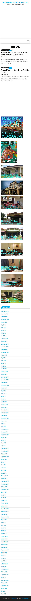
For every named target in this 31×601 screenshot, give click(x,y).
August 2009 (4, 588)
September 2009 (5, 585)
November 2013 (4, 484)
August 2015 (4, 437)
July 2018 (3, 358)
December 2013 (5, 481)
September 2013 (5, 489)
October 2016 (4, 415)
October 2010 (4, 572)
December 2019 (5, 311)
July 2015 (3, 440)
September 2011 (5, 550)
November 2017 (4, 380)
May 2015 (3, 445)
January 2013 (4, 506)
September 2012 (5, 517)
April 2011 (3, 558)
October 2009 (4, 583)
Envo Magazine (25, 598)
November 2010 (4, 569)
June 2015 (3, 443)
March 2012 (3, 533)
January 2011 (4, 566)
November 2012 (4, 511)
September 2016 (5, 418)
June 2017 (3, 393)
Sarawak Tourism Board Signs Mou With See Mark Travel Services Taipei (15, 53)
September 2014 (5, 456)
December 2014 (5, 448)
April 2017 (3, 399)
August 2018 (4, 355)
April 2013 (3, 498)
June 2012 (3, 525)
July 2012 (3, 522)
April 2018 (3, 366)
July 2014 (3, 462)
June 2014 (3, 465)
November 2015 (4, 429)
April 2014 (3, 470)
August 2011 (4, 552)
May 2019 (3, 330)
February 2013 (4, 503)
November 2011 (4, 544)
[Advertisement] (15, 21)
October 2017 (4, 382)
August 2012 (4, 519)
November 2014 (4, 451)
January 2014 (4, 478)
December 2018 (5, 344)
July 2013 (3, 495)
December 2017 (5, 377)
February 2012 (4, 536)
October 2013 (4, 487)
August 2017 (4, 388)
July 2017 (3, 391)
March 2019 (3, 336)
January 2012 (4, 539)
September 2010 (5, 574)
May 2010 (3, 577)
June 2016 (3, 426)
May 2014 (3, 467)
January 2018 (4, 374)
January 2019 (4, 341)
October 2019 (4, 316)
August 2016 (4, 421)
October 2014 (4, 454)
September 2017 (5, 385)
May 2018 (3, 363)
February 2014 (4, 476)
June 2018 (3, 360)
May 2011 (3, 555)
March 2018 (3, 369)
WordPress (14, 598)
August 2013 (4, 492)
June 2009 (3, 594)
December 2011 (5, 541)
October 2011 (4, 547)
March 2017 (3, 401)
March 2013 (3, 500)
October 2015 (4, 432)
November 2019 (4, 314)
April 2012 (3, 530)
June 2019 (3, 327)
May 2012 (3, 528)
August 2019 (4, 322)
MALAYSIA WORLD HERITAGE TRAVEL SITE (15, 3)
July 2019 (3, 325)
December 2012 (5, 509)
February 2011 (4, 563)
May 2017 (3, 396)
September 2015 (5, 434)
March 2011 (3, 561)
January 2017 (4, 407)
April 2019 (3, 333)
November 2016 (4, 412)
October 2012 (4, 514)
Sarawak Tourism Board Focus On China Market (15, 71)
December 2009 (5, 580)
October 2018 (4, 349)
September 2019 (5, 319)
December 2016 (5, 410)
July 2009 (3, 591)
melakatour (5, 57)
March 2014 (3, 473)
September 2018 (5, 352)
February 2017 (4, 404)
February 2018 (4, 371)
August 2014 (4, 459)
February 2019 (4, 338)
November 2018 (4, 347)
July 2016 (3, 423)
